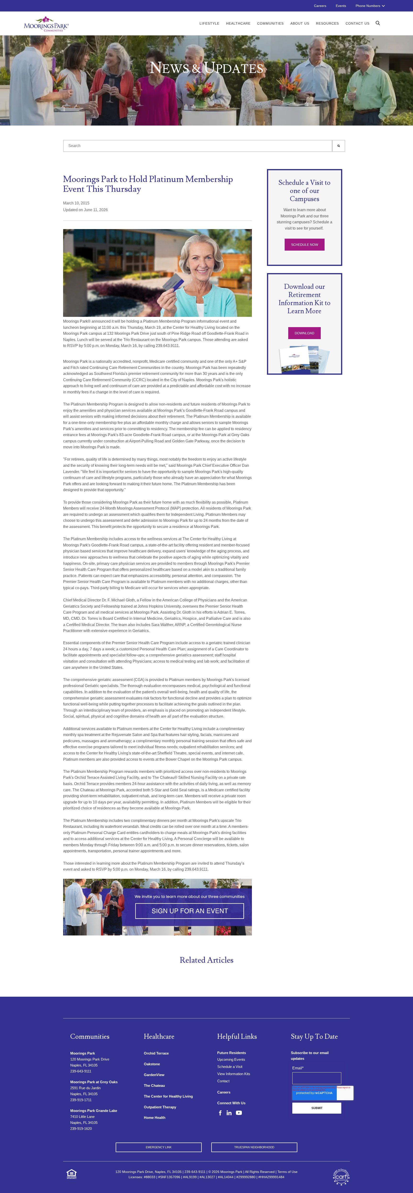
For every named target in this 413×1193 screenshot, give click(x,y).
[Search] (338, 146)
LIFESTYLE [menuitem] (209, 23)
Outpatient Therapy (160, 1107)
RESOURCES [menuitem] (327, 23)
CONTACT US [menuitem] (358, 23)
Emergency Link (159, 1147)
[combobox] (197, 146)
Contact (223, 1081)
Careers (223, 1092)
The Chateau (154, 1085)
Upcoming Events (231, 1059)
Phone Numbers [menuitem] (368, 6)
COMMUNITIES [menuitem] (270, 23)
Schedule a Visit (229, 1067)
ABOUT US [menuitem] (299, 23)
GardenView (154, 1075)
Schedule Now (304, 245)
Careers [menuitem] (320, 6)
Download (304, 333)
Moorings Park (82, 1053)
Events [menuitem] (341, 6)
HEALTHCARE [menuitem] (238, 23)
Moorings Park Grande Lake (93, 1111)
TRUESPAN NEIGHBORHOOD (254, 1147)
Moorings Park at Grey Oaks (94, 1082)
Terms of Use (287, 1172)
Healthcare (159, 1036)
